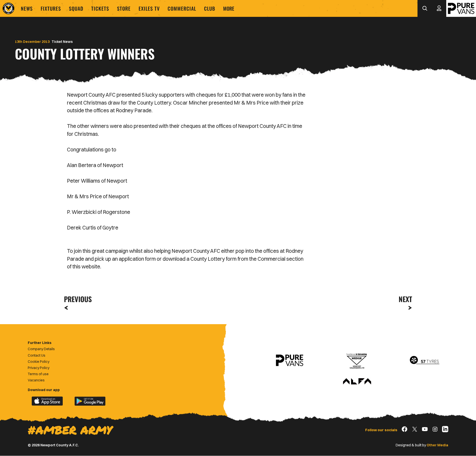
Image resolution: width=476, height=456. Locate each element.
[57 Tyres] (424, 360)
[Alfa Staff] (357, 381)
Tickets (100, 8)
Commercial (182, 8)
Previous (76, 299)
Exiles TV (149, 8)
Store (124, 8)
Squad (76, 8)
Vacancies (36, 380)
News (27, 8)
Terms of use (38, 374)
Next (405, 299)
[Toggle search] (424, 8)
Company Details (41, 349)
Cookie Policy (38, 361)
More (228, 8)
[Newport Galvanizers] (357, 360)
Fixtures (51, 8)
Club (209, 8)
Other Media (437, 445)
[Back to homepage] (8, 8)
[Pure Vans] (461, 8)
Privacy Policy (38, 368)
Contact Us (36, 355)
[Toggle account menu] (439, 8)
